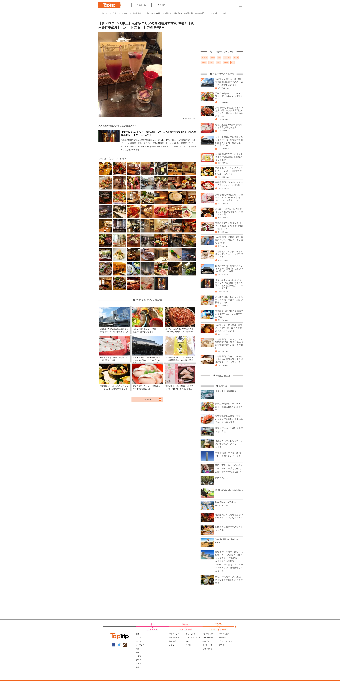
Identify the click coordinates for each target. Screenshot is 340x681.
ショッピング (191, 634)
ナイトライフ (174, 638)
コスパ (211, 62)
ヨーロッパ (140, 641)
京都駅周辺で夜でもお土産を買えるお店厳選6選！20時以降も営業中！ (229, 157)
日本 (114, 13)
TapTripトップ (208, 634)
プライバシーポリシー (227, 641)
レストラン (227, 57)
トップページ (102, 13)
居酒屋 (213, 57)
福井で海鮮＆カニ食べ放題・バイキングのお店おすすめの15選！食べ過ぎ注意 (229, 419)
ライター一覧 (207, 645)
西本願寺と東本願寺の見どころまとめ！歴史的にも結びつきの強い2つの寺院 (229, 268)
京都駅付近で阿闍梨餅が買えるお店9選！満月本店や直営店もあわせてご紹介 (229, 328)
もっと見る (147, 399)
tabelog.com (191, 118)
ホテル (171, 645)
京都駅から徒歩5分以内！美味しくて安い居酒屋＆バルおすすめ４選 (229, 212)
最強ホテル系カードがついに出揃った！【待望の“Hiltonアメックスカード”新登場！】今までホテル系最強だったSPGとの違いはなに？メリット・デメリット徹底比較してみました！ (229, 561)
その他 (188, 645)
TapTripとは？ (224, 634)
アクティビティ (174, 634)
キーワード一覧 (208, 638)
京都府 (124, 13)
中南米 (138, 656)
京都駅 (226, 62)
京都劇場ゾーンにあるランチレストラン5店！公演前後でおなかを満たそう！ (229, 171)
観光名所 (172, 641)
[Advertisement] (222, 33)
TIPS (187, 641)
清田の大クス (221, 478)
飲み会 (236, 57)
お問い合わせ (207, 649)
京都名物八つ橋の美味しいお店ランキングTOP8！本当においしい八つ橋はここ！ (229, 197)
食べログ (204, 57)
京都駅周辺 (137, 13)
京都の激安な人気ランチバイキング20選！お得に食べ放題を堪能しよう (229, 226)
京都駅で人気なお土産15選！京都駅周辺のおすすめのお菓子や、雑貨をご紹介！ (229, 82)
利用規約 (222, 638)
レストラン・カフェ (193, 638)
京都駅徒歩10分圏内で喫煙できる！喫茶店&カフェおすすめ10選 (229, 314)
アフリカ (139, 660)
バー (219, 57)
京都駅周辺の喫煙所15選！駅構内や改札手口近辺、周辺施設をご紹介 (229, 240)
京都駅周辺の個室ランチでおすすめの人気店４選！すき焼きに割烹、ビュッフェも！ (229, 359)
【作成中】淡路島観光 (225, 391)
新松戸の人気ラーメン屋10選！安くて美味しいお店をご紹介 (229, 580)
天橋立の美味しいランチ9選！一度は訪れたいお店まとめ (229, 96)
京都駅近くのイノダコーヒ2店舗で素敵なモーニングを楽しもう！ (229, 254)
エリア (162, 5)
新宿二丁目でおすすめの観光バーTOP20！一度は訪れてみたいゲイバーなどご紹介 (229, 468)
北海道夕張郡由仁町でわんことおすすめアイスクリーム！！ (229, 443)
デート (219, 62)
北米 (137, 649)
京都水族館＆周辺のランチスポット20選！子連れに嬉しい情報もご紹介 (229, 300)
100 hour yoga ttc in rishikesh (229, 490)
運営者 (221, 645)
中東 (137, 652)
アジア (138, 638)
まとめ (138, 664)
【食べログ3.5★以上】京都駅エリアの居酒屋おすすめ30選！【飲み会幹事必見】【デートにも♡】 (182, 13)
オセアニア (140, 645)
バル (232, 62)
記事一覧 (142, 5)
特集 (137, 667)
